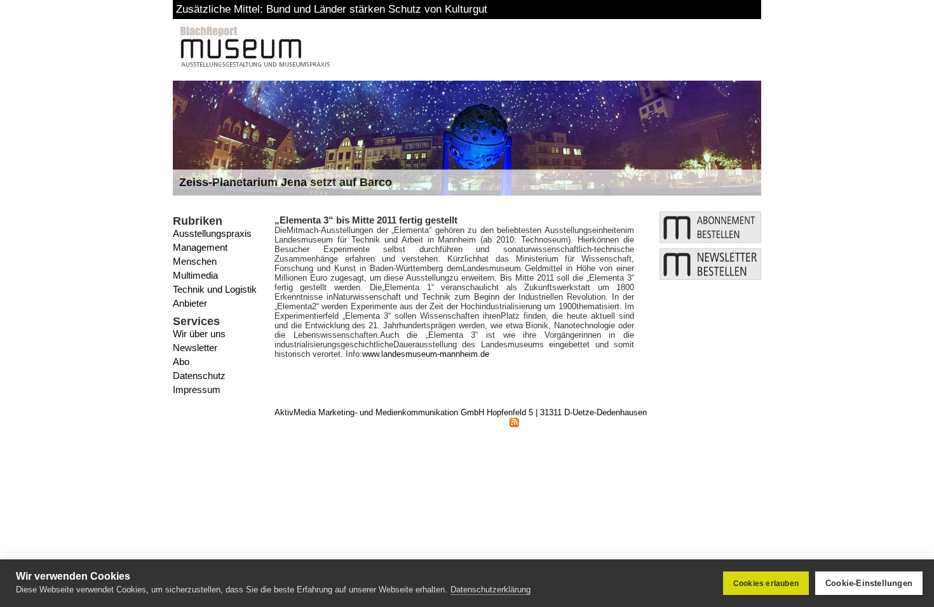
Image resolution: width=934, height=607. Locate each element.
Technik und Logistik (215, 289)
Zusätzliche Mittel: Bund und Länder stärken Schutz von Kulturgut (331, 9)
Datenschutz (199, 375)
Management (200, 247)
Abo (181, 361)
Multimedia (195, 275)
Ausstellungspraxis (212, 233)
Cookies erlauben (766, 583)
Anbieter (190, 303)
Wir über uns (199, 333)
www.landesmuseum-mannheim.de (425, 354)
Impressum (196, 389)
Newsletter (195, 347)
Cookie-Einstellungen (868, 583)
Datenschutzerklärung (490, 589)
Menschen (195, 261)
